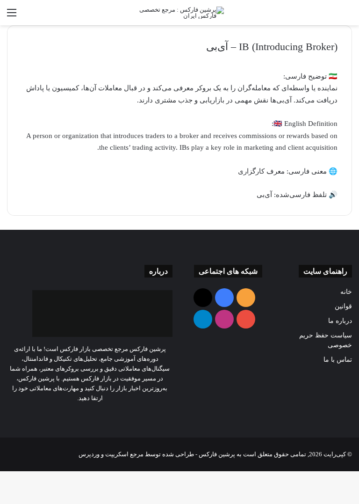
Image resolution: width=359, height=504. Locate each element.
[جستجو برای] (347, 16)
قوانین (343, 306)
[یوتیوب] (84, 415)
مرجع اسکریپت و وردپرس (111, 454)
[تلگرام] (61, 415)
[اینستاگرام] (73, 415)
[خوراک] (117, 415)
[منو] (11, 16)
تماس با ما (337, 359)
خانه (346, 291)
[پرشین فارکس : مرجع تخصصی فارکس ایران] (179, 13)
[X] (95, 415)
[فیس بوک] (106, 415)
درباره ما (340, 320)
